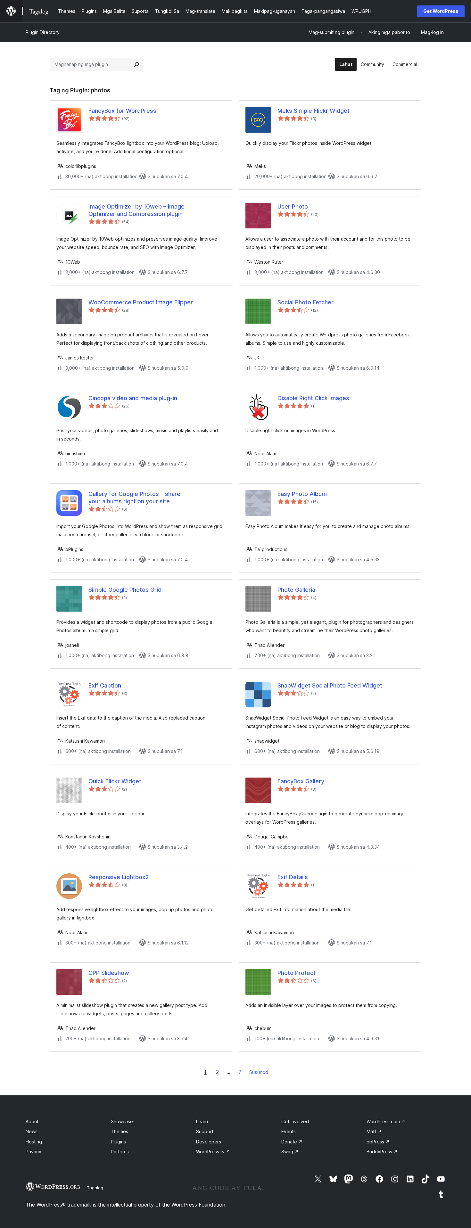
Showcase (122, 1121)
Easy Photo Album (302, 493)
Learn (202, 1121)
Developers (208, 1141)
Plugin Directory (43, 32)
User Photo (292, 206)
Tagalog (95, 1187)
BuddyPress (382, 1151)
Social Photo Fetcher (305, 302)
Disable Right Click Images (313, 398)
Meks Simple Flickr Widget (313, 110)
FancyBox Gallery (300, 781)
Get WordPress (441, 11)
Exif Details (292, 877)
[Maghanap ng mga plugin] (136, 64)
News (31, 1131)
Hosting (34, 1141)
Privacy (33, 1151)
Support (204, 1131)
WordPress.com (386, 1121)
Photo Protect (296, 972)
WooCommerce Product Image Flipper (140, 302)
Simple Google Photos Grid (124, 589)
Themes (119, 1131)
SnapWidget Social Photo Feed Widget (329, 685)
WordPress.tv (213, 1151)
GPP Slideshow (108, 972)
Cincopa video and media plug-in (132, 398)
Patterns (120, 1151)
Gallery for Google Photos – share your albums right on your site (134, 497)
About (32, 1121)
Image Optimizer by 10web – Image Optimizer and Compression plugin (136, 210)
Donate (291, 1141)
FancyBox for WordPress (122, 110)
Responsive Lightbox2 (118, 877)
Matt (374, 1131)
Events (288, 1131)
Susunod (258, 1072)
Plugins (118, 1141)
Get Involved (295, 1121)
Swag (290, 1151)
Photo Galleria (296, 589)
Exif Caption (104, 685)
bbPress (378, 1141)
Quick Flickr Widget (114, 781)
